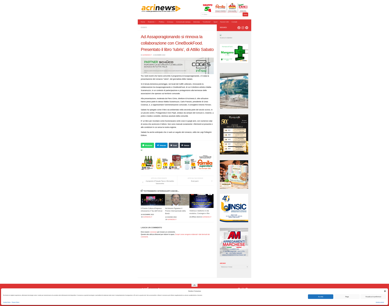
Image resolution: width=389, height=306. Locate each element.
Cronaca (170, 22)
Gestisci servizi (380, 302)
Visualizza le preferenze (373, 296)
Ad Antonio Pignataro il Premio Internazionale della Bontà (175, 210)
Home (143, 22)
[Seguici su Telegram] (246, 27)
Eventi (144, 27)
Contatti (234, 22)
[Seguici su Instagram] (242, 27)
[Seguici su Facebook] (238, 27)
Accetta (320, 296)
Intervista (196, 22)
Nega (347, 296)
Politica (161, 22)
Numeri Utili (224, 22)
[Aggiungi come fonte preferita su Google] (152, 151)
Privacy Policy (15, 302)
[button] (385, 291)
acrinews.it (147, 55)
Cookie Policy (7, 302)
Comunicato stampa (183, 22)
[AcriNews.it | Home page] (161, 8)
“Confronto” (207, 22)
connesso (153, 232)
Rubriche (151, 22)
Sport (215, 22)
